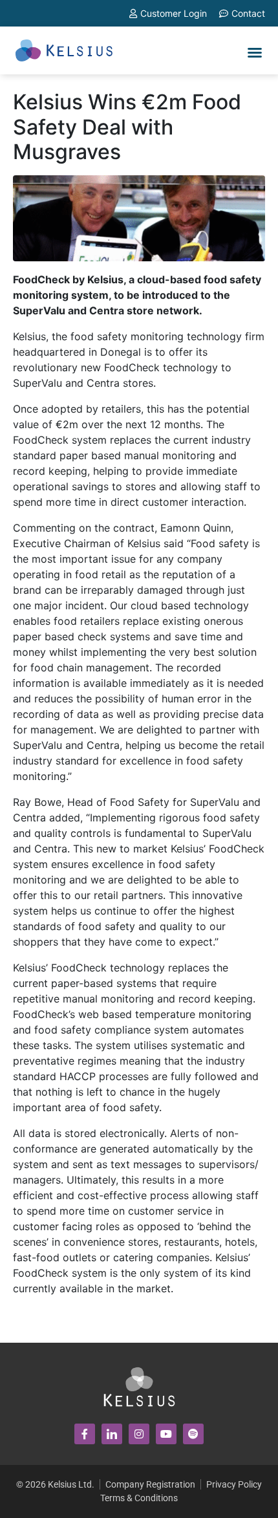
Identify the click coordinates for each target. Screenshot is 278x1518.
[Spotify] (193, 1434)
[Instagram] (139, 1434)
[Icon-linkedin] (112, 1434)
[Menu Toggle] (254, 52)
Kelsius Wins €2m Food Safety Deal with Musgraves (127, 126)
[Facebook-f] (84, 1434)
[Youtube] (166, 1434)
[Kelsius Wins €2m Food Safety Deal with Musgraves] (139, 217)
